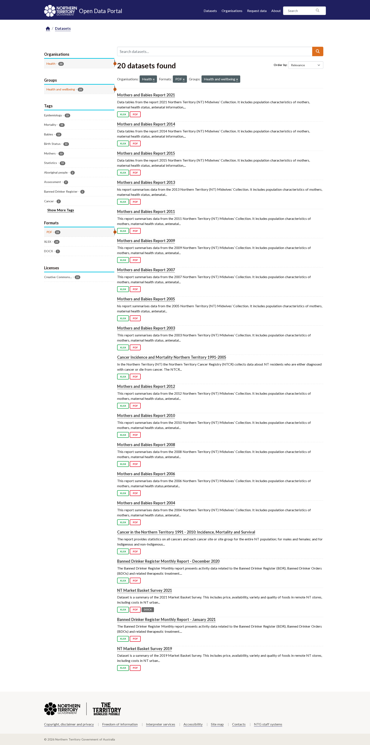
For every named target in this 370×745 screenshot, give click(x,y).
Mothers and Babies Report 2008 (146, 444)
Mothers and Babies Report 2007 (146, 269)
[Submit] (317, 51)
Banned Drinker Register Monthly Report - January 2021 (166, 619)
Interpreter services (160, 724)
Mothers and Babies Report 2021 (146, 95)
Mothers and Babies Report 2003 (146, 328)
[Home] (48, 28)
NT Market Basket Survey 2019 (144, 648)
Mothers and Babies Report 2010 (146, 415)
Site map (217, 724)
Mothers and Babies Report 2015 (146, 153)
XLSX (123, 114)
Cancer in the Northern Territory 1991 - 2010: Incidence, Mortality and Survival (186, 532)
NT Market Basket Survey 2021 (144, 590)
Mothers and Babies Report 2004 (146, 503)
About (276, 11)
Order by (280, 65)
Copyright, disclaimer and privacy (69, 724)
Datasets (210, 11)
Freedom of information (120, 724)
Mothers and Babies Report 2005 (146, 299)
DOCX (148, 609)
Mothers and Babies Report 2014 (146, 124)
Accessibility (193, 724)
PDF (135, 114)
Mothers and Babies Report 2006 (146, 473)
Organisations (232, 11)
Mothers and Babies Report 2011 (146, 211)
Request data (257, 11)
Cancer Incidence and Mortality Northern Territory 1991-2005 (171, 357)
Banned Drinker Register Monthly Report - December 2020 (168, 561)
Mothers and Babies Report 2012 (146, 386)
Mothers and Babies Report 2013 (146, 182)
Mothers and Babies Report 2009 (146, 240)
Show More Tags (60, 210)
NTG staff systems (268, 724)
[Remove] (154, 79)
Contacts (239, 724)
